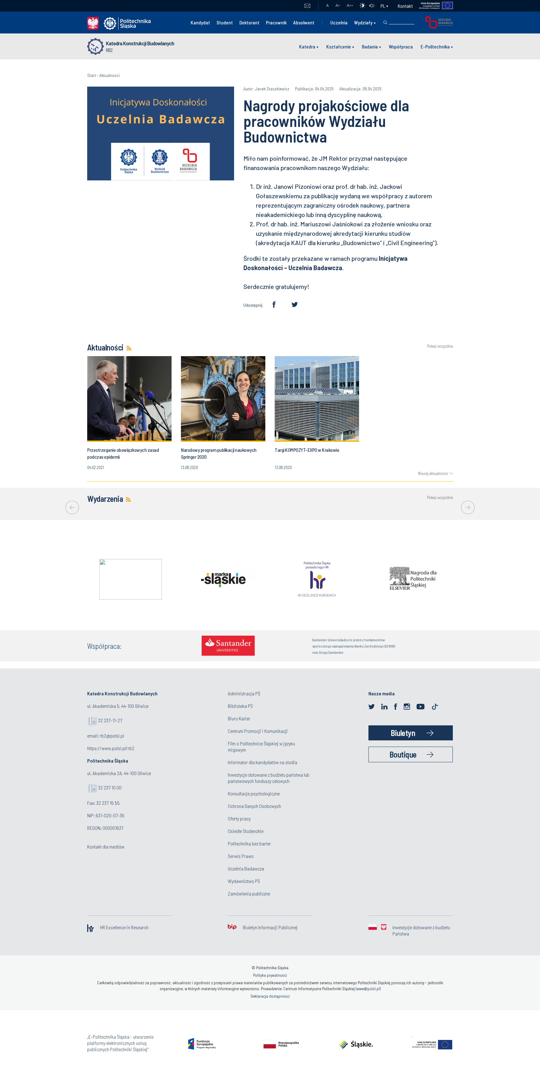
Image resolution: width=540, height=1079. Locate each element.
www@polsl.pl (368, 988)
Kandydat (200, 22)
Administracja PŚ (244, 693)
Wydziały (363, 22)
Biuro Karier (239, 718)
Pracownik (276, 22)
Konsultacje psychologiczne (254, 793)
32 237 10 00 (110, 787)
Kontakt (405, 6)
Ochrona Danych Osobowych (254, 806)
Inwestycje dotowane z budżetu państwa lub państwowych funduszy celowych (268, 778)
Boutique (403, 754)
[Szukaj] (385, 22)
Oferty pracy (239, 818)
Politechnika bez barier (249, 843)
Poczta (307, 6)
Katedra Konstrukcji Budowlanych (140, 43)
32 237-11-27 (110, 720)
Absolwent (303, 22)
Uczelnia (339, 22)
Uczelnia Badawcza (246, 868)
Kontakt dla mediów (105, 847)
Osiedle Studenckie (245, 831)
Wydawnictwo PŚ (244, 881)
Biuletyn (403, 733)
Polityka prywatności (270, 975)
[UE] (433, 6)
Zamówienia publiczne (249, 893)
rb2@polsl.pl (112, 736)
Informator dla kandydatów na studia (262, 762)
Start (91, 75)
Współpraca (401, 46)
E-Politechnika (435, 46)
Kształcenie (338, 46)
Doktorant (249, 22)
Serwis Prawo (241, 856)
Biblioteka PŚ (240, 706)
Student (225, 22)
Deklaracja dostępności (270, 996)
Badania (370, 46)
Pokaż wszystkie (440, 346)
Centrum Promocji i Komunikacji (258, 731)
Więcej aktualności (433, 473)
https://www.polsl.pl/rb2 (110, 748)
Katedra (307, 46)
